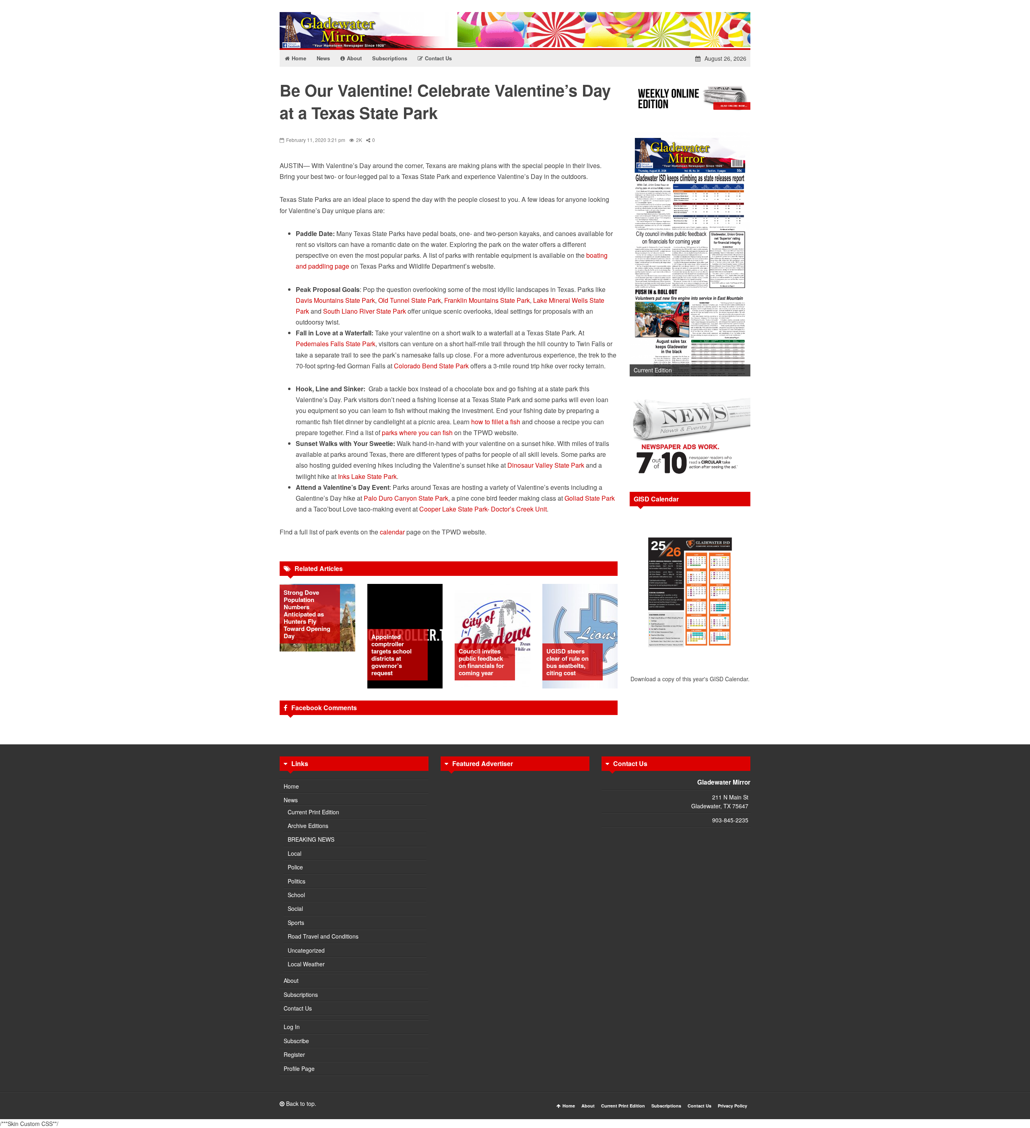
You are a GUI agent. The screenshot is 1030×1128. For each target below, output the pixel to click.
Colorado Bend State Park (431, 365)
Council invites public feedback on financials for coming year (481, 661)
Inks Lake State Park (367, 476)
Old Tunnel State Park (409, 300)
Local (294, 853)
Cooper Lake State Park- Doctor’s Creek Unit (483, 509)
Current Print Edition (313, 812)
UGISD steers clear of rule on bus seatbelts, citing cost (567, 661)
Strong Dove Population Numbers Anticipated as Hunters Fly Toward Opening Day (307, 614)
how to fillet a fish (495, 421)
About (291, 980)
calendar (392, 531)
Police (295, 867)
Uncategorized (306, 950)
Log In (292, 1027)
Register (294, 1054)
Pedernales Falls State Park (335, 343)
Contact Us (298, 1008)
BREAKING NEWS (311, 839)
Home (291, 786)
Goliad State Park (589, 498)
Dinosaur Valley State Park (545, 465)
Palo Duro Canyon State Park (406, 498)
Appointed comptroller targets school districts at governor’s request (391, 654)
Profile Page (299, 1068)
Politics (296, 881)
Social (295, 908)
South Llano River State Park (364, 311)
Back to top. (300, 1103)
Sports (296, 922)
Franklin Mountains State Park (487, 300)
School (296, 895)
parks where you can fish (417, 432)
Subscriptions (301, 994)
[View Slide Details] (690, 254)
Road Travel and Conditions (323, 936)
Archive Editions (308, 826)
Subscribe (296, 1041)
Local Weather (306, 964)
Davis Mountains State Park (335, 300)
